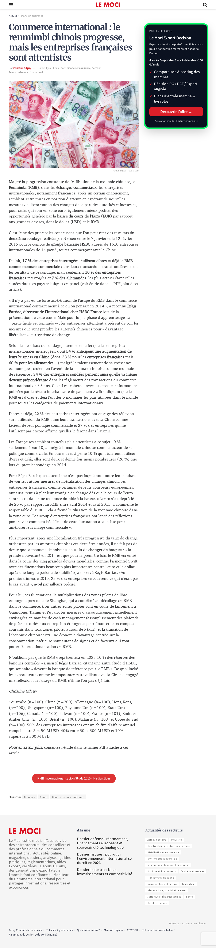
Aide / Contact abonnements (25, 930)
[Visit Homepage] (108, 4)
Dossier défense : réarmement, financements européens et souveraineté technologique (102, 843)
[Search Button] (205, 4)
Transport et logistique (160, 877)
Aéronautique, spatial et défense (166, 890)
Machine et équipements (161, 871)
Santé (189, 896)
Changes (29, 797)
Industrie (176, 839)
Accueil (13, 15)
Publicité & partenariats (59, 930)
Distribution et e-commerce (163, 852)
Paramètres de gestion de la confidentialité (33, 934)
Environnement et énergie (162, 858)
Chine (43, 797)
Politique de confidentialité (157, 930)
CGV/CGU (132, 930)
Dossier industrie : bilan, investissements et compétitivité (104, 871)
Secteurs (96, 68)
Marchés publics (157, 903)
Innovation (188, 884)
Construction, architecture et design (168, 846)
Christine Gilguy (22, 68)
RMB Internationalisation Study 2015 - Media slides (74, 778)
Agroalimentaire (156, 839)
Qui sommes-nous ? (88, 930)
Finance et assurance (31, 15)
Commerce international (68, 797)
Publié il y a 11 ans (48, 68)
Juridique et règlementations (164, 896)
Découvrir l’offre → (176, 111)
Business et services (192, 871)
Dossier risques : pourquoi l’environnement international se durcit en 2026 (104, 858)
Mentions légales (113, 930)
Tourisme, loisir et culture (162, 884)
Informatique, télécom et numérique (168, 865)
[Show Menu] (11, 4)
